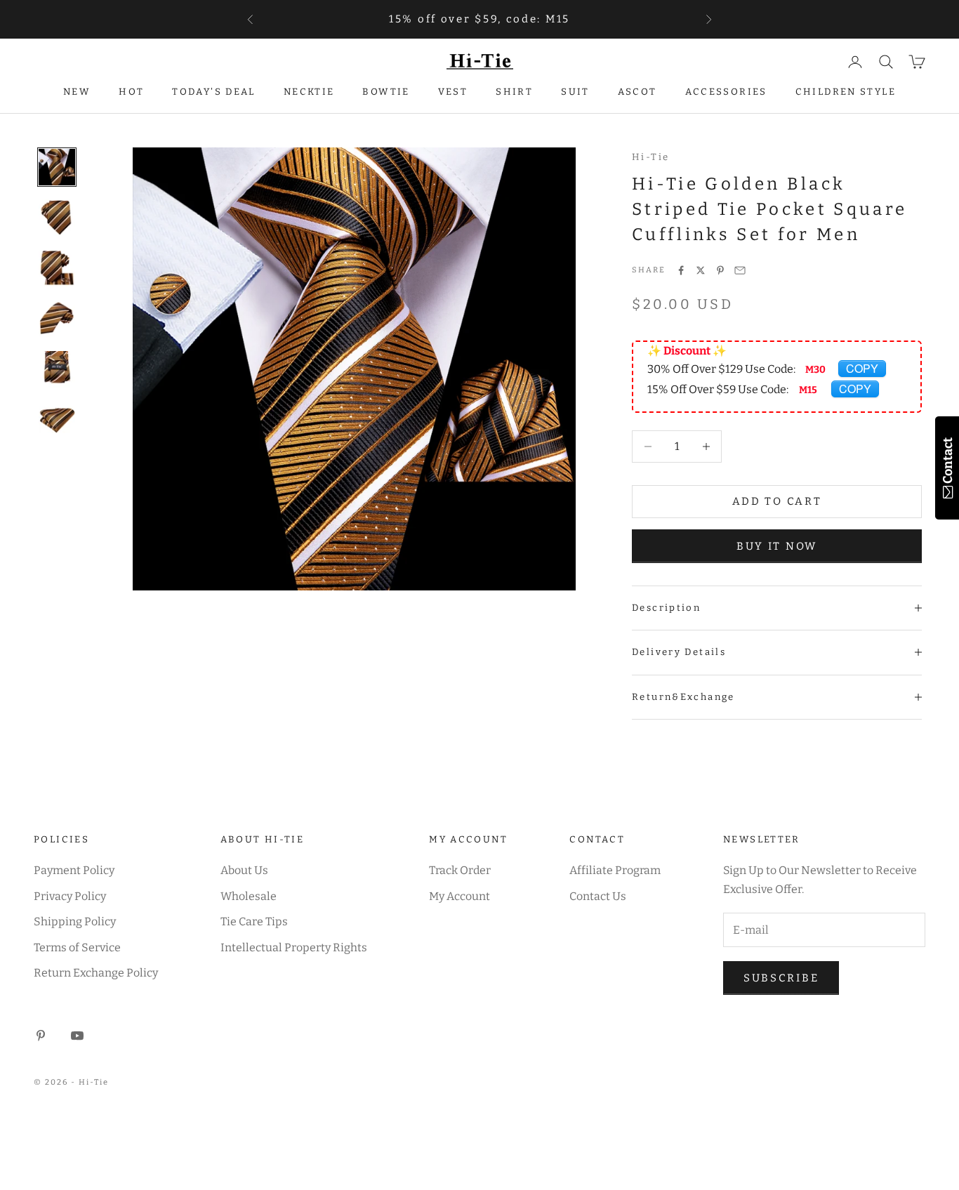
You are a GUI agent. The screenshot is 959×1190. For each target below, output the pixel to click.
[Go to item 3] (57, 268)
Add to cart (777, 501)
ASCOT (637, 91)
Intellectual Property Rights (293, 947)
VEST (453, 91)
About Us (244, 870)
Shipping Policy (75, 921)
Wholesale (248, 896)
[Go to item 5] (57, 369)
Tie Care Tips (254, 921)
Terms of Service (77, 947)
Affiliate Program (615, 870)
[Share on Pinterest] (720, 270)
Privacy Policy (70, 896)
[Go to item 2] (57, 217)
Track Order (460, 870)
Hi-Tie (650, 157)
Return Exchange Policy (96, 972)
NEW (77, 91)
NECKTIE (309, 91)
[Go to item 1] (57, 167)
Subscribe (781, 978)
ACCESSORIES (726, 91)
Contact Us (597, 896)
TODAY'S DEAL (214, 91)
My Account (459, 896)
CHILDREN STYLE (845, 91)
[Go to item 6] (57, 419)
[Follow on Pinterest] (41, 1036)
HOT (131, 91)
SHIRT (514, 91)
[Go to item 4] (57, 318)
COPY (862, 368)
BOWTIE (385, 91)
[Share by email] (740, 270)
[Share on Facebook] (681, 270)
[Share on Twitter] (700, 270)
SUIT (575, 91)
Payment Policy (74, 870)
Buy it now (776, 546)
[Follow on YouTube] (77, 1036)
